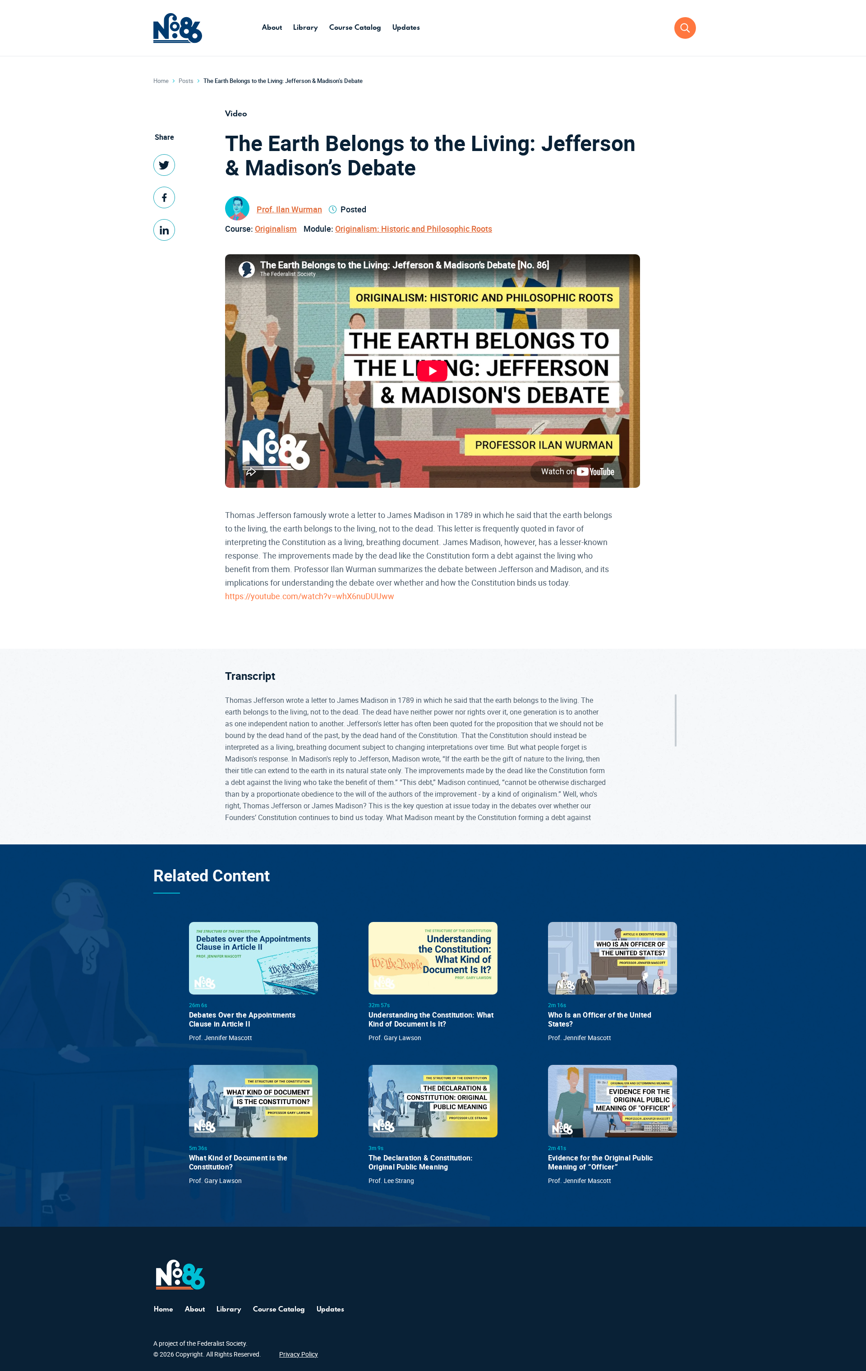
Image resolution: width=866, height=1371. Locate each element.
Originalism (276, 228)
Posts (186, 81)
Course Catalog (355, 27)
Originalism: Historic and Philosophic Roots (413, 228)
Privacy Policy (298, 1354)
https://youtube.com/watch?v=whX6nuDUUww (309, 596)
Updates (406, 27)
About (272, 27)
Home (161, 81)
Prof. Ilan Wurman (289, 209)
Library (305, 27)
